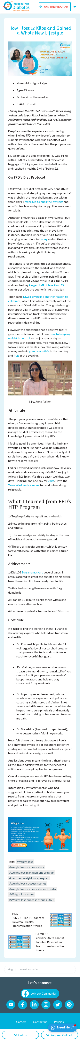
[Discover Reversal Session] (40, 851)
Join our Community (43, 993)
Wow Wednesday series (23, 485)
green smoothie (39, 351)
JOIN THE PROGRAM (55, 6)
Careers (21, 1022)
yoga (51, 481)
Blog (10, 969)
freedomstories (29, 969)
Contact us (40, 1022)
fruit (16, 355)
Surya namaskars (32, 572)
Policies (59, 1022)
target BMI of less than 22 (46, 285)
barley (43, 239)
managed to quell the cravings (44, 201)
